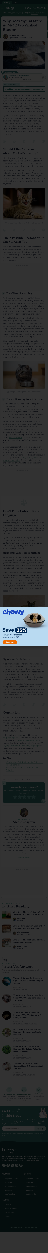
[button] (45, 610)
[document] (24, 626)
